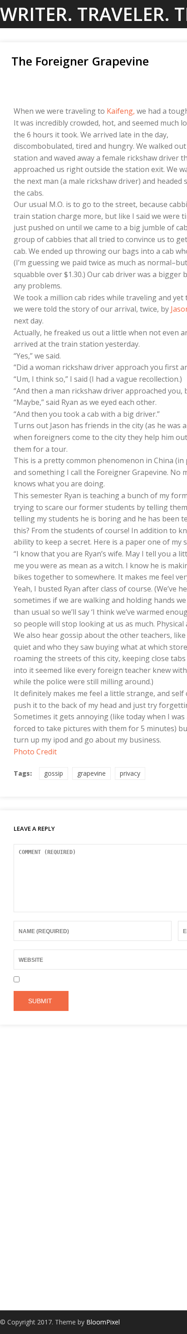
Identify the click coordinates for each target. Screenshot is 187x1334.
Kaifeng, (121, 111)
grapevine (91, 773)
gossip (53, 773)
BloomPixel (103, 1322)
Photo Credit (35, 752)
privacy (130, 773)
